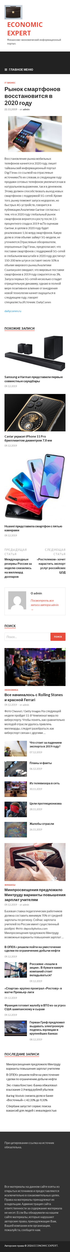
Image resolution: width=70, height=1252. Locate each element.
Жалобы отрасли (42, 823)
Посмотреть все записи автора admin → (45, 605)
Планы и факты (41, 763)
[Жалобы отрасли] (15, 836)
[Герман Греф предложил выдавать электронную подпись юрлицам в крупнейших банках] (15, 1035)
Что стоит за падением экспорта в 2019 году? (46, 744)
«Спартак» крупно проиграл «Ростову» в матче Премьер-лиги (33, 990)
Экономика (11, 690)
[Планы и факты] (15, 775)
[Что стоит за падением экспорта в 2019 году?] (15, 755)
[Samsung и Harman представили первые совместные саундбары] (35, 372)
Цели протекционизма (46, 803)
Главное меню (21, 69)
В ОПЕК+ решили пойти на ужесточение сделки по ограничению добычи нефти (32, 948)
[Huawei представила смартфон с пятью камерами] (35, 522)
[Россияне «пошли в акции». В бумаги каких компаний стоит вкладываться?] (15, 976)
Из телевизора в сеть (45, 783)
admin (26, 109)
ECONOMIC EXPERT (25, 28)
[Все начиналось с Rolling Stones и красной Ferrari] (35, 686)
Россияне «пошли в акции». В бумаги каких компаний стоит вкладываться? (46, 969)
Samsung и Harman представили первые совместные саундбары (33, 379)
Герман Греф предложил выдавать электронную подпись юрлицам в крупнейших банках (47, 1028)
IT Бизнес (9, 83)
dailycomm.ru (12, 311)
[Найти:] (35, 637)
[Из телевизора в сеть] (15, 795)
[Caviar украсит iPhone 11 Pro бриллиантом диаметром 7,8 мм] (35, 432)
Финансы (9, 885)
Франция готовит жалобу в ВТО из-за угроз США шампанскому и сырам (35, 1007)
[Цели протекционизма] (15, 816)
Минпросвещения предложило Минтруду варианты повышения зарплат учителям (35, 894)
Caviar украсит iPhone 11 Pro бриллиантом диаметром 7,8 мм (28, 438)
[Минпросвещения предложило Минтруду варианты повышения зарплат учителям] (35, 881)
